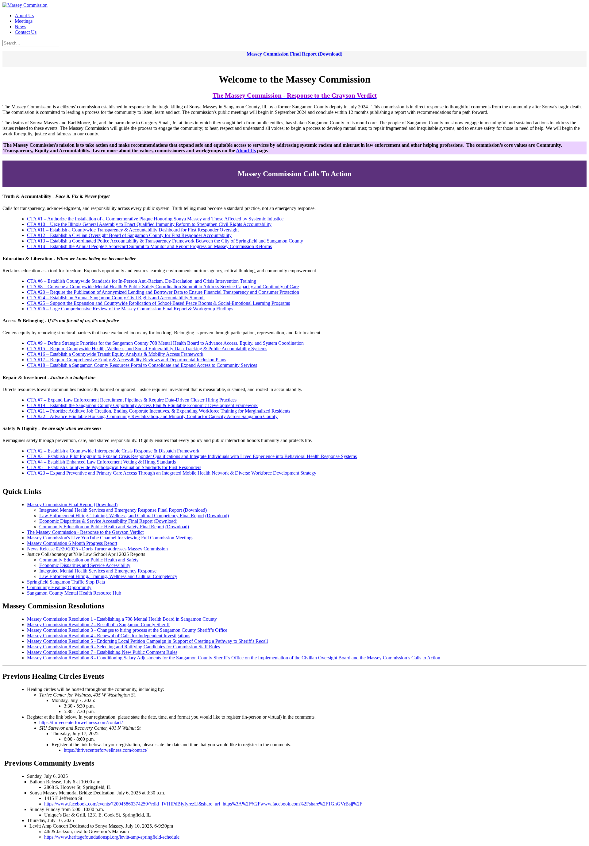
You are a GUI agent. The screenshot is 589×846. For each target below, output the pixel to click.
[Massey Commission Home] (25, 5)
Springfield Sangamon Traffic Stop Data (66, 581)
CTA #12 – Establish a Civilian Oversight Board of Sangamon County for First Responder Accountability (129, 235)
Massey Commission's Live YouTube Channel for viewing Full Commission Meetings (110, 537)
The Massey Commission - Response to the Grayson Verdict (85, 532)
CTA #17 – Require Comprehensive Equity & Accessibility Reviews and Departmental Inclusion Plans (126, 359)
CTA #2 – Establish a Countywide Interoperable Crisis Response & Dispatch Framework (113, 450)
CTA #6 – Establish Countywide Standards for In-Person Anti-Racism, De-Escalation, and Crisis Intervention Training (141, 281)
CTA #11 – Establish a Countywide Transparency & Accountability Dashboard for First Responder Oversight (133, 229)
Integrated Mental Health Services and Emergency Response (97, 570)
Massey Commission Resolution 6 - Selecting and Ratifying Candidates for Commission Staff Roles (123, 646)
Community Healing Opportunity (59, 587)
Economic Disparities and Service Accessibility (84, 565)
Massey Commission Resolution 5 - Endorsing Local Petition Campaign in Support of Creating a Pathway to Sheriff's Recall (147, 641)
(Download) (330, 53)
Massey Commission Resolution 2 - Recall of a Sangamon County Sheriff (98, 624)
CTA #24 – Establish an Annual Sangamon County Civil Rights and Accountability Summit (116, 297)
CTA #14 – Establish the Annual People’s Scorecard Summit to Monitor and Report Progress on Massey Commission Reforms (149, 246)
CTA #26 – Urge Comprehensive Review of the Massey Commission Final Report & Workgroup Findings (130, 308)
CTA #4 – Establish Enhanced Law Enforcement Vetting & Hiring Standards (101, 461)
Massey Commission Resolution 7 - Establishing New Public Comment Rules (102, 652)
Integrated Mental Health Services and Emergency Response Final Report (110, 510)
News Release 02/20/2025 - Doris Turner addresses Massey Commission (97, 548)
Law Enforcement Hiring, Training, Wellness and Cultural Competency (108, 576)
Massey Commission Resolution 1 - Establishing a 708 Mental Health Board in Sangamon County (122, 619)
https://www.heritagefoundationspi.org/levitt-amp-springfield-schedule (111, 837)
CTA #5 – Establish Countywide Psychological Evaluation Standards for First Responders (114, 467)
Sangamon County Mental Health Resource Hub (74, 593)
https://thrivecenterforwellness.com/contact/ (81, 722)
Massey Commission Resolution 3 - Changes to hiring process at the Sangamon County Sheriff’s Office (127, 630)
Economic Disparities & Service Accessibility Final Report (95, 521)
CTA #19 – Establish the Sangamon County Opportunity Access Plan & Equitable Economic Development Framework (142, 405)
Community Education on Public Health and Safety (89, 559)
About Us (246, 150)
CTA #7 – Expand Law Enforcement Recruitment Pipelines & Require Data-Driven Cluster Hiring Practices (132, 399)
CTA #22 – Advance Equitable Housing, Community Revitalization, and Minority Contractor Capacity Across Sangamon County (152, 416)
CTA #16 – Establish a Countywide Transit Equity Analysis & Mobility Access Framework (115, 354)
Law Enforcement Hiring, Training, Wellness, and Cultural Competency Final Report (121, 515)
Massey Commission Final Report (282, 53)
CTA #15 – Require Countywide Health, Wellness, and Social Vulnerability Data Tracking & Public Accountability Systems (147, 348)
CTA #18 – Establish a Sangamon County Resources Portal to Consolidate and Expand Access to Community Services (142, 365)
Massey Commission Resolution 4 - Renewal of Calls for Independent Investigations (108, 635)
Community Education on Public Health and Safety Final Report (101, 526)
